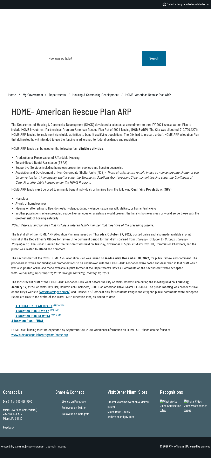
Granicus (205, 446)
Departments (58, 95)
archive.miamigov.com (121, 416)
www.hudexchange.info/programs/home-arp (39, 335)
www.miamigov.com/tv (54, 292)
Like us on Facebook (74, 401)
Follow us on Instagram (75, 414)
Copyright (51, 446)
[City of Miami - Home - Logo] (105, 23)
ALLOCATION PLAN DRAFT (39, 306)
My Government (33, 95)
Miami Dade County (119, 411)
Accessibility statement (13, 446)
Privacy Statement (35, 446)
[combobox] (185, 4)
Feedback (8, 427)
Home (12, 95)
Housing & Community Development (96, 95)
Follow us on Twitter (74, 407)
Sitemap (62, 446)
